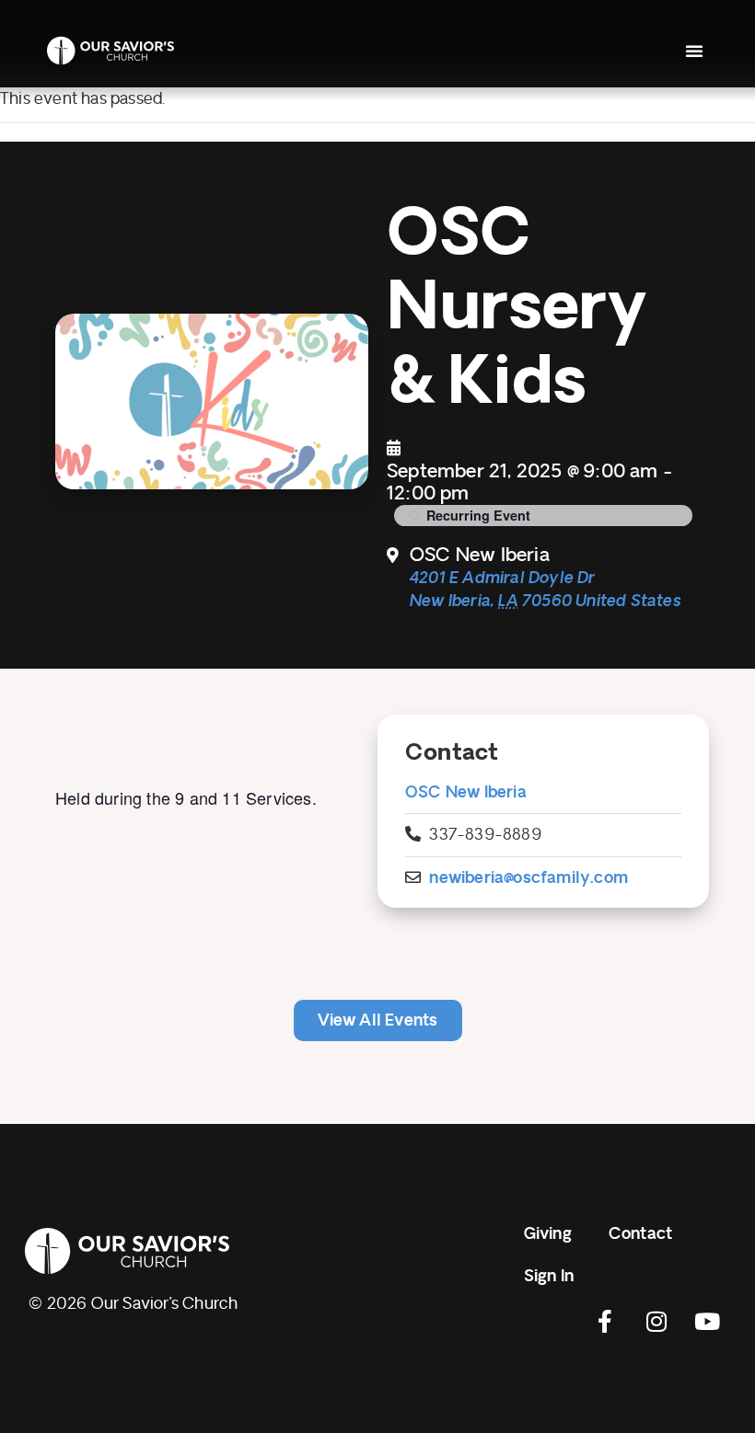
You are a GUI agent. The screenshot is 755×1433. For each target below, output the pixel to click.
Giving (548, 1233)
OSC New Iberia (466, 792)
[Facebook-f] (606, 1321)
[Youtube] (707, 1321)
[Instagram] (656, 1321)
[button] (694, 50)
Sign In (549, 1276)
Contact (640, 1233)
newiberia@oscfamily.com (528, 877)
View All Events (378, 1020)
